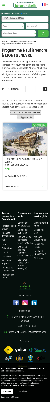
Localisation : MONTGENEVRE (26, 112)
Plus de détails (12, 186)
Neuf (24, 14)
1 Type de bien (26, 117)
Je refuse (23, 391)
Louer (16, 14)
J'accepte (7, 391)
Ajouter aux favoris (43, 186)
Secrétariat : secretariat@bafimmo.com (27, 331)
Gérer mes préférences (10, 397)
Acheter (6, 14)
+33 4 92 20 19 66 (27, 326)
